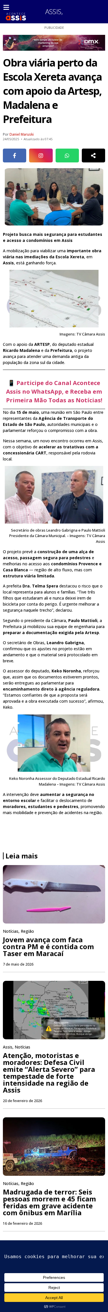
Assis (53, 11)
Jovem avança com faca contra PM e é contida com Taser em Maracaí (48, 946)
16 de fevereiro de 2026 (22, 1223)
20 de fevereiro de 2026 (22, 1100)
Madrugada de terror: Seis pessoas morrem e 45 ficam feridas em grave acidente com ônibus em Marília (49, 1202)
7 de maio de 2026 (18, 964)
